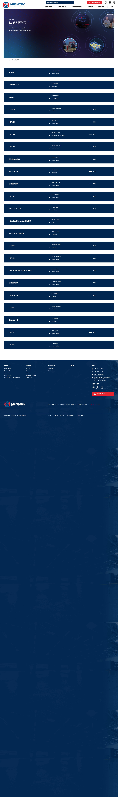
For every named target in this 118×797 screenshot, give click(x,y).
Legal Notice (81, 415)
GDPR (49, 415)
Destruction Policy (59, 415)
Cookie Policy (70, 415)
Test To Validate (8, 373)
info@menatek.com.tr (99, 374)
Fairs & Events (51, 370)
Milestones (28, 373)
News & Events (77, 7)
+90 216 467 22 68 (98, 371)
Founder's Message (30, 370)
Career (90, 7)
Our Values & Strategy (31, 375)
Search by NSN (7, 375)
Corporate (48, 7)
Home (10, 60)
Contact (101, 7)
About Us (28, 368)
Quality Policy (29, 377)
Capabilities (62, 7)
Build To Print (7, 368)
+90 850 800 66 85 (98, 368)
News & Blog (51, 368)
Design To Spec (8, 370)
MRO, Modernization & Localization (12, 377)
